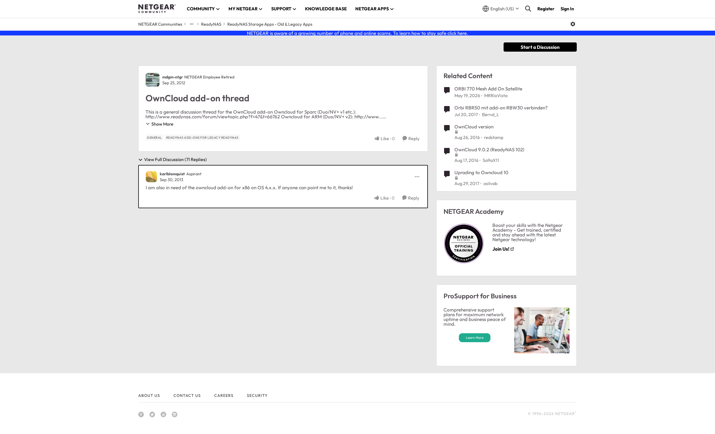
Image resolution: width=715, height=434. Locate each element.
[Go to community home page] (157, 8)
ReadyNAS (211, 24)
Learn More (474, 337)
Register (545, 8)
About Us (149, 395)
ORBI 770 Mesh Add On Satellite (488, 89)
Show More (162, 124)
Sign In (567, 8)
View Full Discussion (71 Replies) (175, 159)
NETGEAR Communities (160, 24)
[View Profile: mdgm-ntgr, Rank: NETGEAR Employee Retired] (152, 80)
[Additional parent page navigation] (191, 24)
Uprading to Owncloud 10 (481, 172)
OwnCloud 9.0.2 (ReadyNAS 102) (489, 149)
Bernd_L (490, 114)
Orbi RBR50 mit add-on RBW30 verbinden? (501, 108)
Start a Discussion (540, 47)
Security (257, 395)
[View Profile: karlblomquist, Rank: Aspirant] (151, 176)
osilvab (490, 183)
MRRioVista (495, 95)
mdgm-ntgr (172, 77)
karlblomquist (172, 174)
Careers (223, 395)
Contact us (187, 395)
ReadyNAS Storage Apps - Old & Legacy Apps (269, 24)
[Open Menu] (573, 24)
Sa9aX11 (491, 160)
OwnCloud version (474, 127)
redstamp (493, 137)
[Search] (528, 8)
